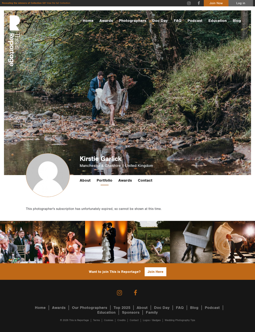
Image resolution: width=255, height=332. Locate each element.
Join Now (216, 3)
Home (88, 20)
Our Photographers (89, 307)
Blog (237, 20)
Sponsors (130, 312)
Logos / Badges (152, 320)
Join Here (155, 272)
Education (217, 20)
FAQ (177, 20)
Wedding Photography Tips (180, 320)
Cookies (108, 320)
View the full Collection (58, 3)
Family (152, 312)
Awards (106, 20)
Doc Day (160, 20)
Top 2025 (122, 307)
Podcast (194, 20)
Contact (145, 180)
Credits (121, 320)
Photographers (132, 20)
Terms (96, 320)
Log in (240, 3)
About (85, 180)
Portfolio (104, 180)
